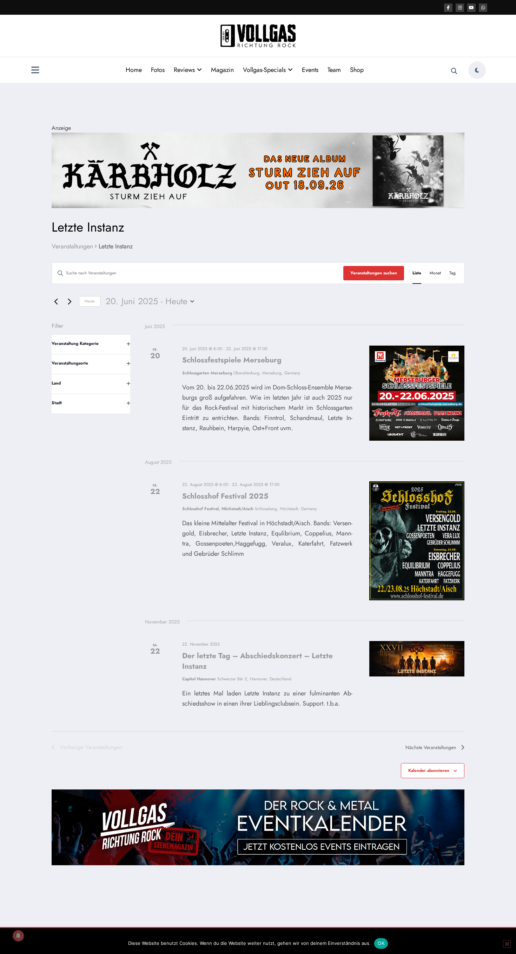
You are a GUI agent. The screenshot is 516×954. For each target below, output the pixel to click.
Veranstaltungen (72, 246)
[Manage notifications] (18, 935)
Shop (357, 69)
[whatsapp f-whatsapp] (483, 8)
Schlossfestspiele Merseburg (232, 360)
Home (134, 69)
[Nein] (507, 944)
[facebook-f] (448, 8)
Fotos (158, 69)
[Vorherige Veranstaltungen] (56, 301)
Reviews (184, 69)
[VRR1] (258, 170)
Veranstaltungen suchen (373, 273)
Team (334, 69)
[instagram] (460, 8)
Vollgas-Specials (264, 69)
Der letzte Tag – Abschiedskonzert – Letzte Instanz (257, 661)
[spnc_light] (477, 70)
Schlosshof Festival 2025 (225, 496)
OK (381, 943)
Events (310, 69)
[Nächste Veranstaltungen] (69, 301)
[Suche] (454, 71)
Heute (90, 301)
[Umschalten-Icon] (35, 71)
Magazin (222, 69)
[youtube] (471, 8)
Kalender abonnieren (428, 770)
